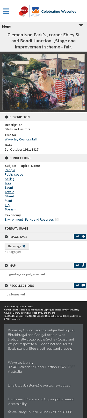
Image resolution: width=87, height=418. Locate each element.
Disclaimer (16, 399)
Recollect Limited (54, 315)
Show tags (14, 246)
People (10, 170)
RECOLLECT (10, 315)
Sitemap (67, 399)
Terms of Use (26, 306)
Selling (9, 179)
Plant (8, 200)
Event (9, 187)
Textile (9, 192)
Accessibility (17, 404)
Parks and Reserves (39, 219)
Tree (8, 183)
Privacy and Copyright (42, 399)
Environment (14, 219)
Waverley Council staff (21, 139)
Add (77, 236)
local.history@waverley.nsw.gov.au (44, 385)
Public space (14, 174)
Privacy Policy (11, 306)
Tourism (10, 209)
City (7, 205)
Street (9, 196)
